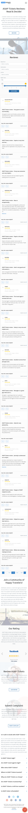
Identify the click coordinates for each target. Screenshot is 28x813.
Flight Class (3, 77)
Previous (2, 654)
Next (26, 654)
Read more (4, 213)
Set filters (14, 91)
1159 (17, 572)
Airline (2, 72)
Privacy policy (14, 809)
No (7, 126)
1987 (22, 572)
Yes (3, 126)
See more (14, 33)
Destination (3, 67)
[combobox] (14, 64)
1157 (9, 572)
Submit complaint (14, 725)
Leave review (14, 689)
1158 (13, 572)
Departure (3, 61)
